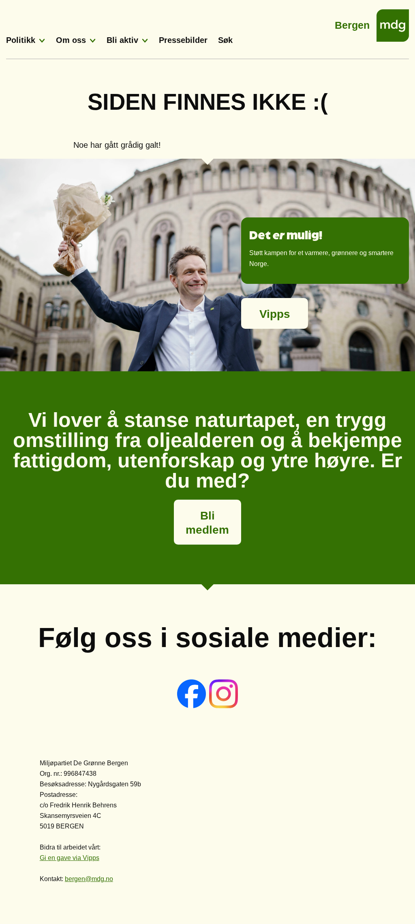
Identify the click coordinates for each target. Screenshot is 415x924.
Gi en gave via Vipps (69, 857)
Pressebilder (183, 40)
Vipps (274, 314)
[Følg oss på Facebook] (192, 706)
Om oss (71, 40)
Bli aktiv (122, 40)
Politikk (20, 40)
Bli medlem (207, 522)
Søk (225, 40)
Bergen (352, 22)
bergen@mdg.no (89, 878)
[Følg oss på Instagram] (223, 706)
